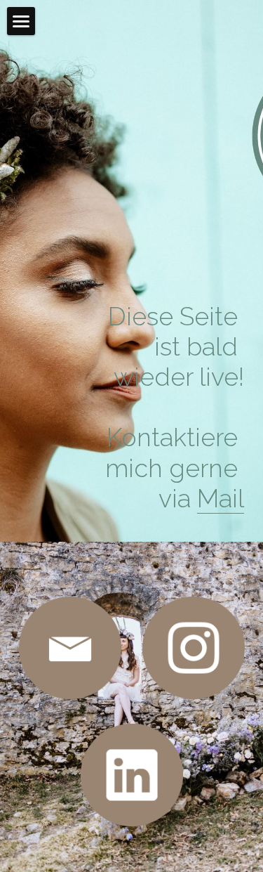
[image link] (70, 648)
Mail (220, 498)
